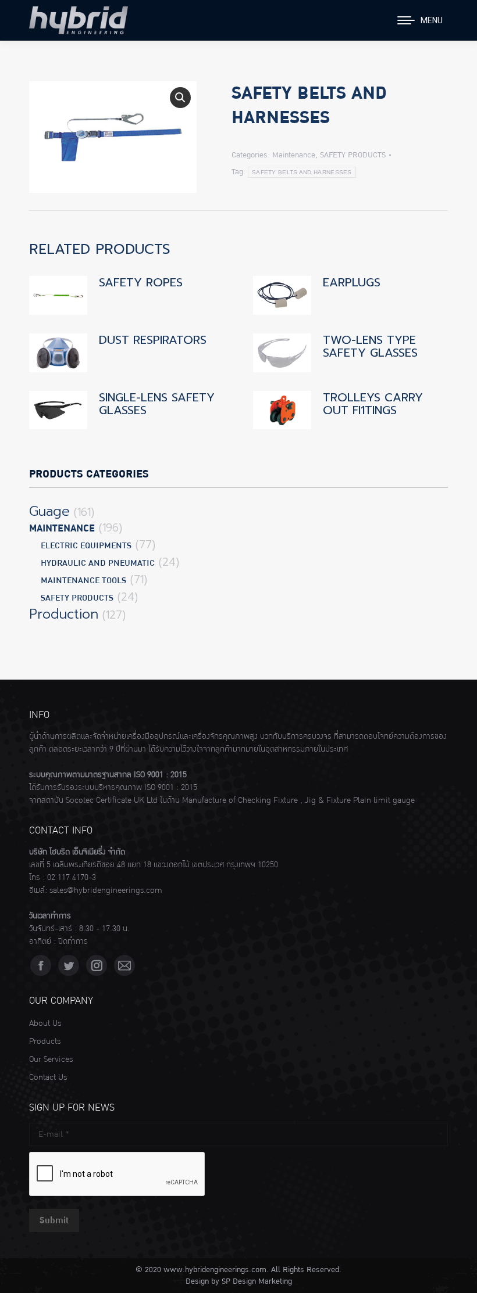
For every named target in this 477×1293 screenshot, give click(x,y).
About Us (45, 1023)
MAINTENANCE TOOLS (83, 580)
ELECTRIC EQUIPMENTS (86, 545)
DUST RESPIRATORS (153, 339)
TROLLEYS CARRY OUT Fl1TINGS (373, 403)
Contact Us (48, 1077)
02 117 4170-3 (71, 877)
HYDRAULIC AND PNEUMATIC (98, 563)
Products (44, 1041)
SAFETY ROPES (141, 282)
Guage (49, 511)
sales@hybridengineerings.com (105, 890)
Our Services (51, 1059)
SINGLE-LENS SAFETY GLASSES (157, 403)
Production (63, 614)
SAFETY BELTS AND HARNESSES (302, 172)
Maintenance (293, 155)
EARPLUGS (351, 282)
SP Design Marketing (257, 1281)
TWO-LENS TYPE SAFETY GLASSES (370, 346)
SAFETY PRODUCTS (353, 155)
